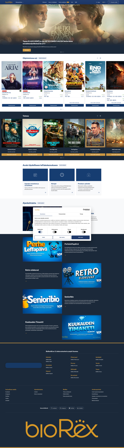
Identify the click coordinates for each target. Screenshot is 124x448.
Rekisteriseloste (95, 400)
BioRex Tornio (99, 365)
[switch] (55, 232)
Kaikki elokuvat (42, 58)
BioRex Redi (48, 359)
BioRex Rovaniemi (75, 377)
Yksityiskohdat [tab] (62, 214)
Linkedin (7, 400)
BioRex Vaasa (99, 371)
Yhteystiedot (95, 398)
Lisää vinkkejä (63, 165)
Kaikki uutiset (41, 203)
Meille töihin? (66, 394)
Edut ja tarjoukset (38, 394)
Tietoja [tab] (81, 214)
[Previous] (98, 58)
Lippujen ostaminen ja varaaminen (99, 396)
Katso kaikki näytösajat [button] (74, 102)
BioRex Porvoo (74, 365)
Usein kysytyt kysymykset (97, 391)
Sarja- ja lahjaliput (53, 2)
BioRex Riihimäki (74, 371)
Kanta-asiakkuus (64, 2)
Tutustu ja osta (11, 105)
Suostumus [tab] (42, 214)
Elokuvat (45, 2)
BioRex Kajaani (49, 373)
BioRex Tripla (49, 361)
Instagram (7, 394)
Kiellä (43, 237)
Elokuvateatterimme (67, 396)
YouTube (7, 396)
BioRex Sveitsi (49, 367)
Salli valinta (62, 237)
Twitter (7, 398)
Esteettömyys (95, 394)
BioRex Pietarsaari (75, 359)
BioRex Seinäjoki (99, 359)
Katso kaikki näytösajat (11, 154)
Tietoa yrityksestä (67, 391)
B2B (76, 2)
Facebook (7, 391)
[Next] (100, 58)
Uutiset (36, 391)
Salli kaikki (80, 237)
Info (72, 2)
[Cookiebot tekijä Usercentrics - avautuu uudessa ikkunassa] (84, 210)
